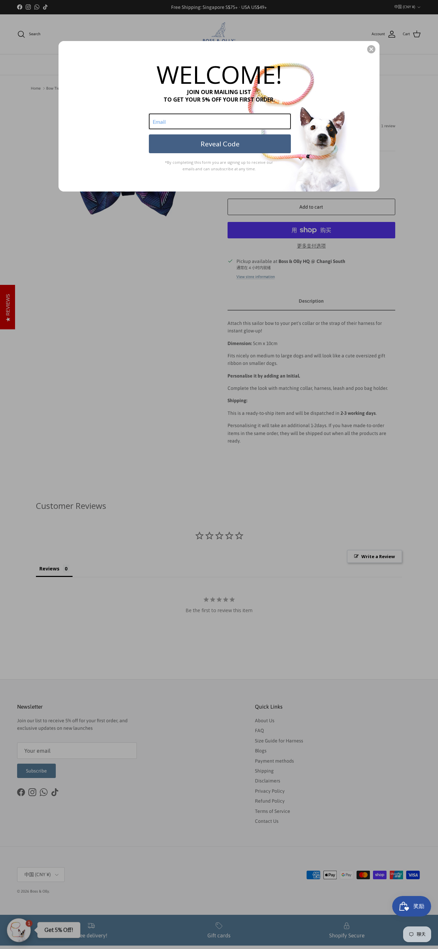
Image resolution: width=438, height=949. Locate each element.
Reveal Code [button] (220, 144)
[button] (371, 49)
